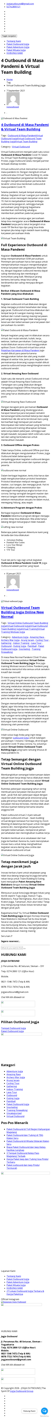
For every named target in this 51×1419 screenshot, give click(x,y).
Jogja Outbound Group (21, 1391)
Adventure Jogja (20, 637)
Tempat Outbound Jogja (13, 1028)
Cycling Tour (42, 640)
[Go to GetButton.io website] (44, 1416)
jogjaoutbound (13, 107)
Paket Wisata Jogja (16, 50)
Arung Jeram (27, 640)
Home (10, 79)
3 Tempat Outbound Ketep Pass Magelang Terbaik (23, 1155)
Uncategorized (14, 1113)
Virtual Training (30, 628)
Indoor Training (21, 643)
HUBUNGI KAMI (15, 53)
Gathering (6, 643)
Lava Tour (36, 643)
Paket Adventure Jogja (18, 47)
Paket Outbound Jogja (18, 44)
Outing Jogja (19, 646)
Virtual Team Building (26, 141)
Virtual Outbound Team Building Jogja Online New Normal (22, 612)
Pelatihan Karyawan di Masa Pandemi (20, 350)
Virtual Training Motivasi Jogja (23, 630)
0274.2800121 (13, 6)
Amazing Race (37, 637)
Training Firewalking (17, 1110)
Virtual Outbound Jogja (18, 625)
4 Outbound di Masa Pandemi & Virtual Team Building (25, 126)
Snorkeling (24, 649)
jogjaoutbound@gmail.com (20, 3)
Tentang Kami (14, 41)
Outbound (6, 646)
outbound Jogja (21, 737)
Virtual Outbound (21, 146)
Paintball (32, 646)
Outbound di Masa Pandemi (22, 135)
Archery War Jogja (10, 640)
